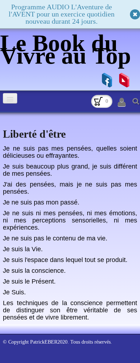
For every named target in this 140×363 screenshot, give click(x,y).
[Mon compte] (121, 102)
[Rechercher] (135, 101)
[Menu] (10, 98)
